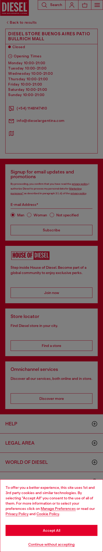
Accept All (51, 530)
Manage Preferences (58, 508)
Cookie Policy (47, 514)
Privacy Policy (17, 514)
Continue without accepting (51, 544)
